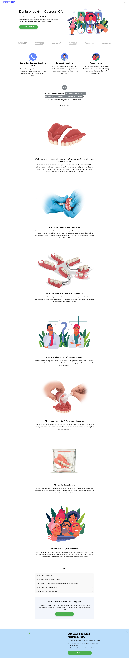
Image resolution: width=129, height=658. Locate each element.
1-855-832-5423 (29, 27)
